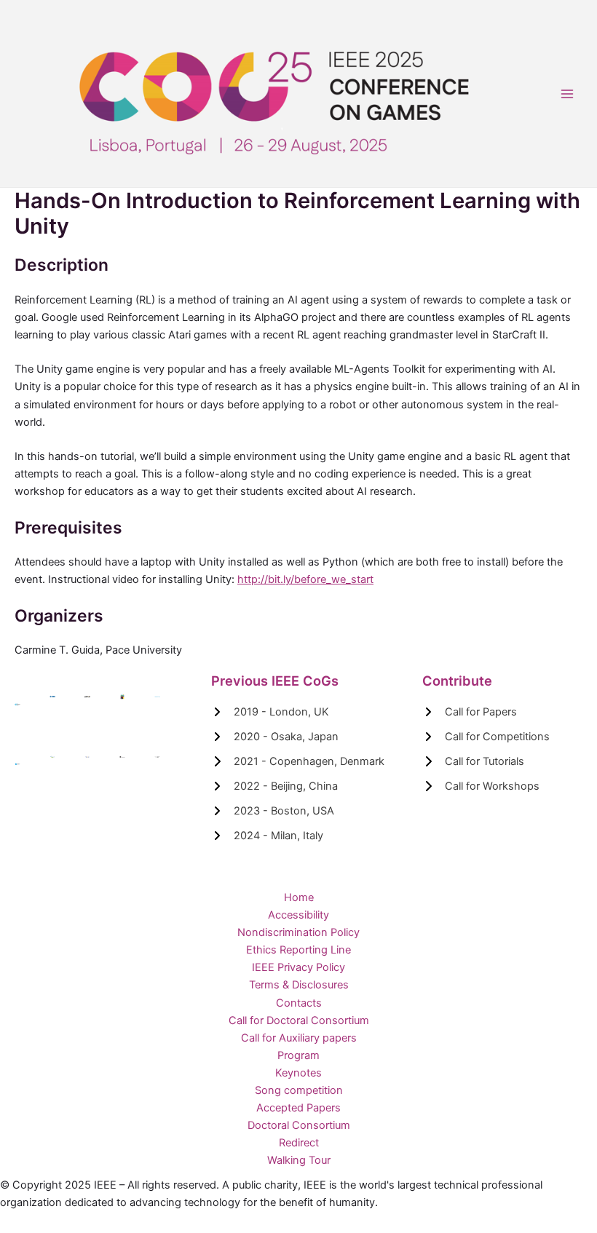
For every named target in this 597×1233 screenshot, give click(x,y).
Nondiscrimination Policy (298, 932)
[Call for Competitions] (486, 736)
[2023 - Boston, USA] (272, 811)
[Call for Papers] (469, 712)
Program (298, 1055)
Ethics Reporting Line (298, 949)
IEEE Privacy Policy (298, 967)
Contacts (299, 1003)
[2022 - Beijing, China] (274, 786)
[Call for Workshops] (480, 786)
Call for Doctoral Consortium (299, 1020)
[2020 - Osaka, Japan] (275, 736)
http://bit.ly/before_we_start (305, 579)
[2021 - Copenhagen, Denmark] (297, 761)
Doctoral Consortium (299, 1125)
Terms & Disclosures (299, 984)
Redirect (299, 1142)
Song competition (299, 1090)
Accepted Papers (298, 1107)
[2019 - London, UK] (270, 712)
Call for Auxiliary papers (299, 1037)
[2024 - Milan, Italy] (267, 835)
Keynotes (298, 1072)
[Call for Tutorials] (473, 761)
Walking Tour (299, 1160)
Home (299, 897)
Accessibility (298, 914)
